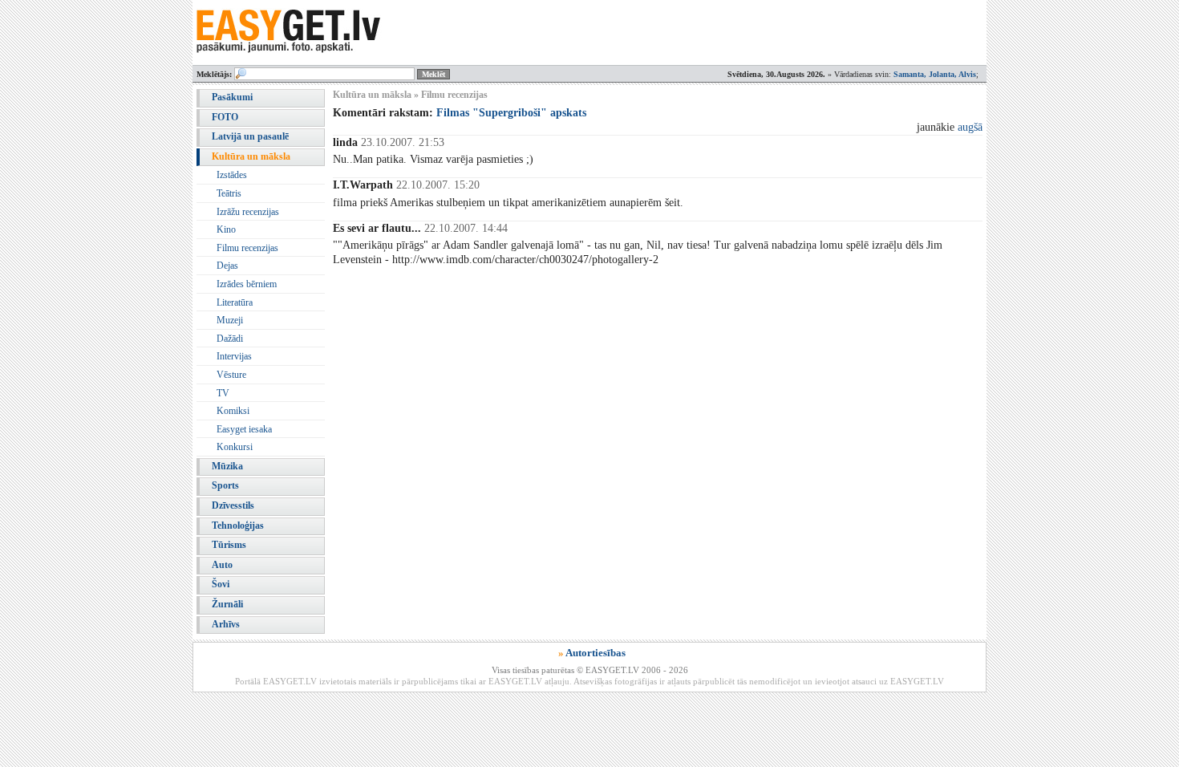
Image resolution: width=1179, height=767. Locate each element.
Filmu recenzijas (247, 248)
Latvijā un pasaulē (250, 136)
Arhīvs (226, 624)
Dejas (227, 265)
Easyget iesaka (244, 429)
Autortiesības (595, 653)
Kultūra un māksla (251, 156)
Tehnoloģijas (238, 525)
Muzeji (230, 320)
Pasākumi (232, 97)
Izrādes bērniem (247, 284)
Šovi (220, 584)
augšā (970, 127)
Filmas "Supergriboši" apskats (511, 113)
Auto (222, 564)
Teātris (229, 193)
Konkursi (235, 446)
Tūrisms (229, 544)
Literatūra (235, 302)
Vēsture (231, 374)
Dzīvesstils (233, 505)
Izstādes (232, 175)
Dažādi (230, 338)
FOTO (225, 117)
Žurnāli (227, 604)
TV (223, 393)
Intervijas (234, 356)
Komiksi (233, 410)
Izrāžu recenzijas (248, 211)
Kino (226, 229)
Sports (225, 485)
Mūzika (227, 466)
